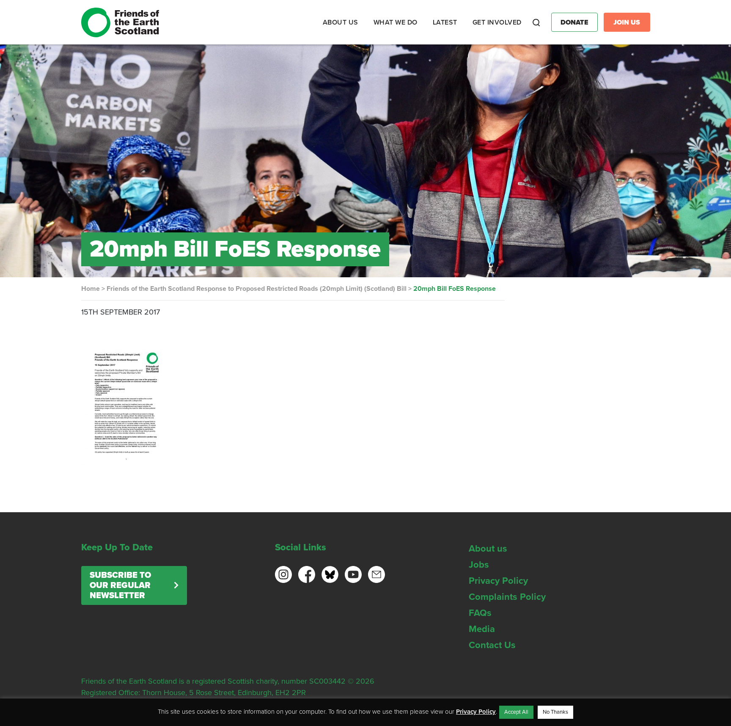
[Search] (536, 22)
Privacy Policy (498, 580)
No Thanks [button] (555, 712)
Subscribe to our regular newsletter (120, 585)
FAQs (480, 612)
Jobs (479, 564)
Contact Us (492, 645)
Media (482, 629)
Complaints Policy (507, 596)
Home (90, 288)
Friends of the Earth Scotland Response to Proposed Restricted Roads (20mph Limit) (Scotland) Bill (257, 288)
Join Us (626, 22)
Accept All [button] (516, 712)
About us (488, 548)
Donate (574, 22)
